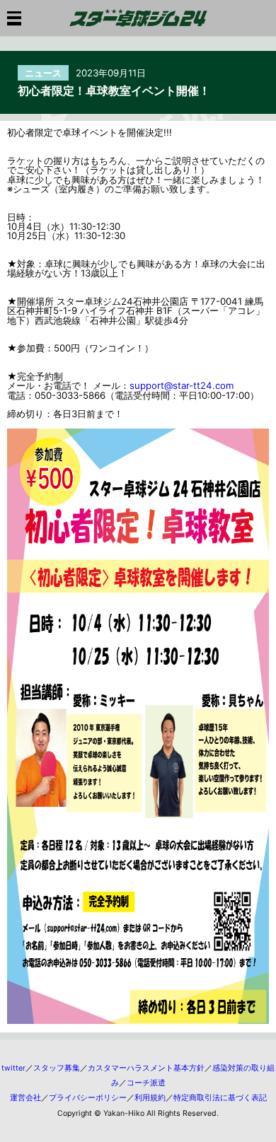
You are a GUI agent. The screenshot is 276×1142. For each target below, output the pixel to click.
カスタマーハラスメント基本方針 (146, 1068)
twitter (13, 1068)
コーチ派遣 (146, 1083)
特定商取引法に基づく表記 (220, 1097)
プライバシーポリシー (88, 1097)
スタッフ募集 (56, 1068)
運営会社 (25, 1097)
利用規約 (150, 1097)
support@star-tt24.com (182, 385)
